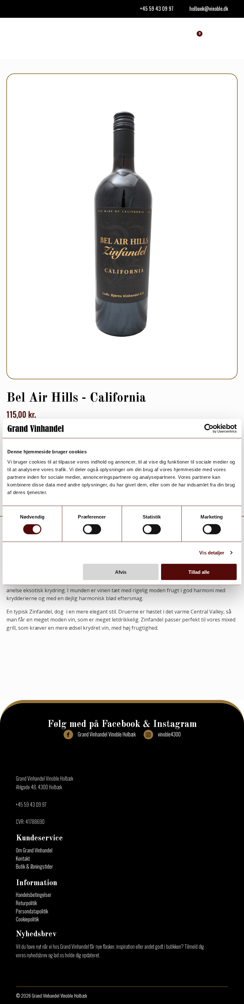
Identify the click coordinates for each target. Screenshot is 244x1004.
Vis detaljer (211, 552)
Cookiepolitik (27, 919)
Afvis (120, 571)
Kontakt (23, 858)
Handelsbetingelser (33, 895)
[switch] (92, 529)
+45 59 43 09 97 (156, 8)
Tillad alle (198, 571)
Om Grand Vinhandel (34, 850)
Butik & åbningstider (34, 866)
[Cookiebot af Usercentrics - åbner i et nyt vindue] (209, 428)
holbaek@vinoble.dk (208, 8)
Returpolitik (26, 903)
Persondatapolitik (32, 911)
